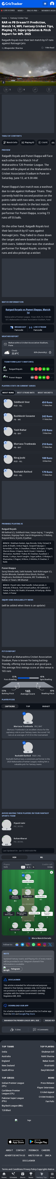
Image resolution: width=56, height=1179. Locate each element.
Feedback (34, 1150)
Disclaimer (29, 1160)
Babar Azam (48, 1060)
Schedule (13, 1177)
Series (31, 1177)
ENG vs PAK (32, 10)
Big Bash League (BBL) (12, 1105)
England (6, 1060)
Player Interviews (45, 1087)
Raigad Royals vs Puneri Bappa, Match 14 (28, 311)
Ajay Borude (31, 543)
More (52, 1177)
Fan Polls (50, 1101)
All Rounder (28, 904)
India (4, 1051)
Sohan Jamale (38, 585)
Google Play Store (27, 1013)
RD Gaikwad (42, 587)
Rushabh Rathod (23, 471)
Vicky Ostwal (43, 543)
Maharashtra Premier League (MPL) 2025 (21, 1020)
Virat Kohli (49, 1065)
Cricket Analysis (46, 1096)
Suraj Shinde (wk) (10, 571)
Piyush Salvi (16, 585)
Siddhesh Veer (22, 402)
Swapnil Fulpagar (36, 545)
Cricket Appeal (47, 1092)
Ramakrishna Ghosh (26, 574)
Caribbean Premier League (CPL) (11, 1092)
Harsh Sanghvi (23, 556)
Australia (6, 1056)
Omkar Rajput (22, 545)
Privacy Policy (30, 1169)
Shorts (22, 1177)
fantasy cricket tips (19, 18)
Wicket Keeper (28, 872)
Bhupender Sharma (12, 48)
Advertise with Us (15, 1155)
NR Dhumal (23, 579)
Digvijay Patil (17, 535)
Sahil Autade (26, 571)
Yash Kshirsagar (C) (42, 571)
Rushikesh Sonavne (24, 416)
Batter (28, 888)
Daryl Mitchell (47, 1070)
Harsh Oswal (29, 551)
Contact (21, 1150)
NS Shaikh (20, 590)
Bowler (28, 921)
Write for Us (35, 1155)
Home (4, 1177)
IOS (13, 1013)
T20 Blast (6, 1110)
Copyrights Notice (45, 1169)
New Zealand (8, 1065)
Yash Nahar (20, 430)
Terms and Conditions (12, 1169)
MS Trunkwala (39, 577)
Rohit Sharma (47, 1056)
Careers (46, 1150)
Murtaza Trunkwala (25, 443)
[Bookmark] (49, 89)
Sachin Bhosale (9, 574)
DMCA (48, 1155)
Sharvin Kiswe (9, 551)
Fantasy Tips (42, 1177)
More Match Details (41, 938)
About (9, 1150)
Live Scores (9, 10)
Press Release (47, 1083)
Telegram (15, 969)
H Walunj (47, 535)
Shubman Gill (48, 1051)
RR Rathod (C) (8, 532)
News (20, 10)
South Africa (8, 1070)
